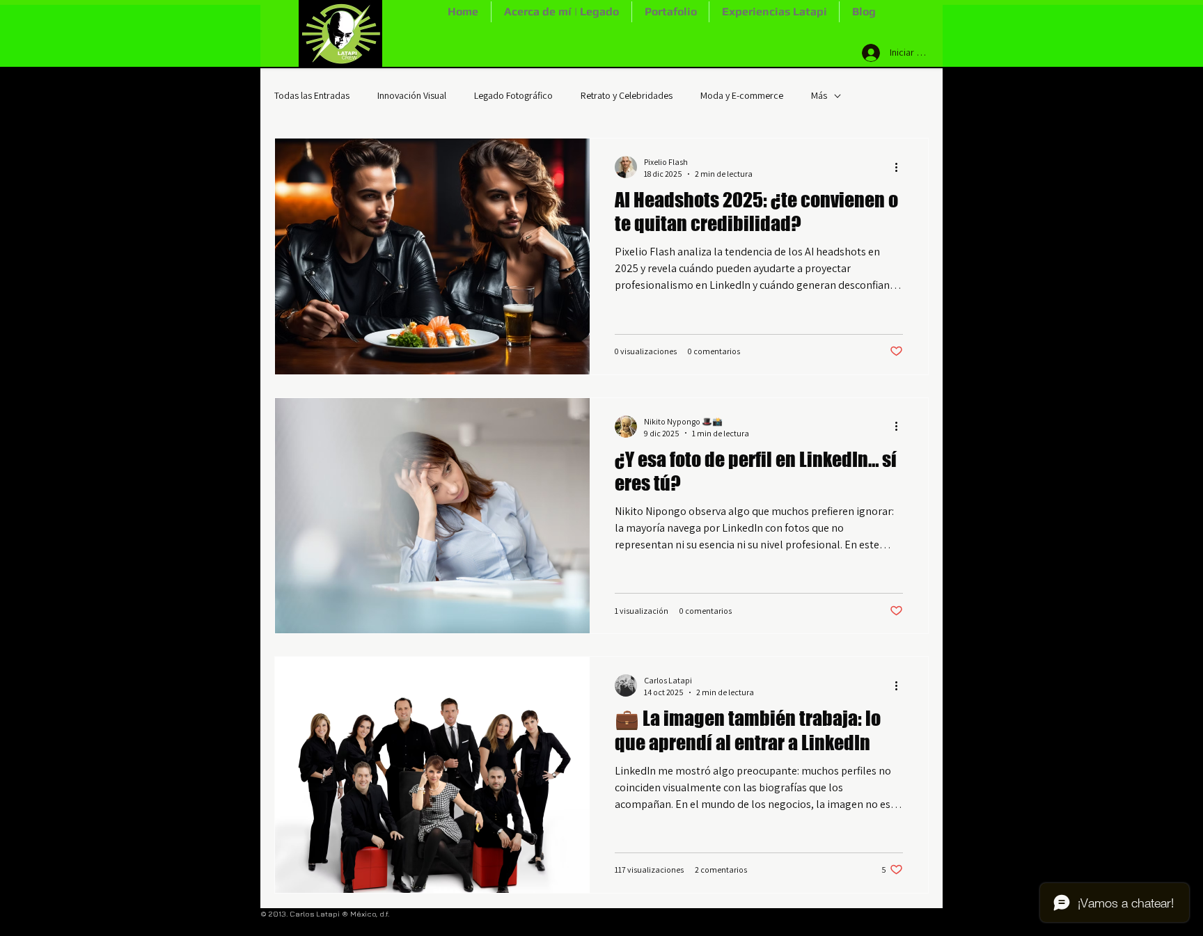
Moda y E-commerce (741, 95)
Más (819, 95)
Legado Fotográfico (513, 95)
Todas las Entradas (311, 95)
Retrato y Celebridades (627, 95)
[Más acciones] (901, 167)
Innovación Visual (411, 95)
